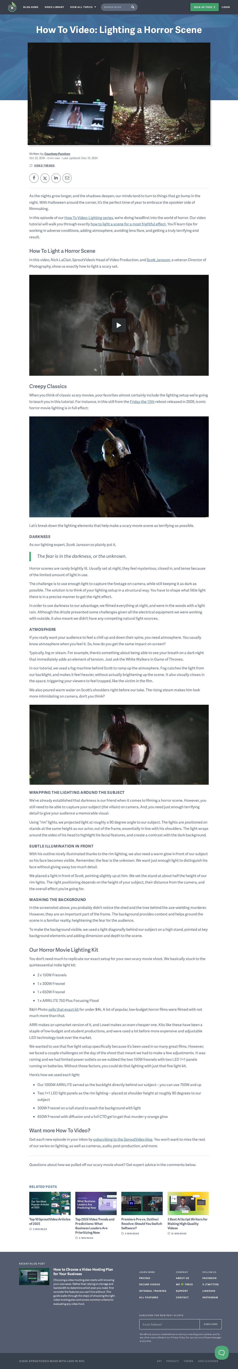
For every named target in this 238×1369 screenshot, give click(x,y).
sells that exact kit (63, 1009)
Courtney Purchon (57, 153)
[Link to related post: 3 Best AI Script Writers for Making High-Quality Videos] (188, 1203)
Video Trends (44, 165)
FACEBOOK (209, 1278)
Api (159, 1361)
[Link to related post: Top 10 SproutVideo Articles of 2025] (50, 1203)
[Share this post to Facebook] (34, 178)
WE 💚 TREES (184, 1284)
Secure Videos (149, 1284)
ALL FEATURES (148, 1297)
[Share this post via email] (67, 178)
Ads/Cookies (208, 1361)
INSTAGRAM (210, 1297)
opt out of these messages (207, 1337)
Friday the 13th (142, 401)
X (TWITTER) (210, 1284)
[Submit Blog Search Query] (134, 7)
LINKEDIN (208, 1291)
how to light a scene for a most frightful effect (128, 223)
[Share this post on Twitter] (45, 178)
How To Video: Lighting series (88, 217)
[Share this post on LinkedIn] (56, 178)
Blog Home (31, 7)
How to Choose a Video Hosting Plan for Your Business (83, 1271)
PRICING (144, 1278)
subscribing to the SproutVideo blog (122, 1139)
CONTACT (182, 1297)
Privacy (172, 1361)
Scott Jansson (158, 259)
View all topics (81, 7)
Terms (189, 1361)
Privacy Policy (178, 1337)
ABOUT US (182, 1278)
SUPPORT (182, 1291)
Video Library (54, 7)
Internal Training (152, 1291)
